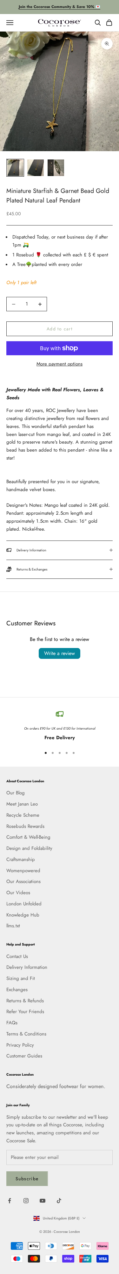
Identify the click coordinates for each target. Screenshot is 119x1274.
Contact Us (17, 956)
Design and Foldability (29, 848)
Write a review (59, 653)
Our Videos (18, 892)
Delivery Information (26, 967)
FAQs (11, 1022)
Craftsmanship (20, 859)
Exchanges (17, 989)
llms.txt (13, 925)
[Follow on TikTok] (59, 1200)
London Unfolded (24, 903)
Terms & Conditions (26, 1033)
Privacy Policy (20, 1045)
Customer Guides (24, 1055)
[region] (59, 726)
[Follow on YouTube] (42, 1200)
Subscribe (27, 1178)
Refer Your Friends (25, 1011)
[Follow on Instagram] (26, 1200)
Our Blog (15, 792)
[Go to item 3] (56, 168)
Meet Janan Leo (22, 803)
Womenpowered (23, 870)
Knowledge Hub (22, 914)
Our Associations (23, 881)
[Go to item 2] (35, 168)
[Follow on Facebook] (9, 1200)
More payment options (59, 363)
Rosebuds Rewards (25, 826)
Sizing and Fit (20, 978)
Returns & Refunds (25, 1000)
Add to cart (59, 329)
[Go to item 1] (15, 168)
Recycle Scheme (22, 815)
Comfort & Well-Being (28, 837)
